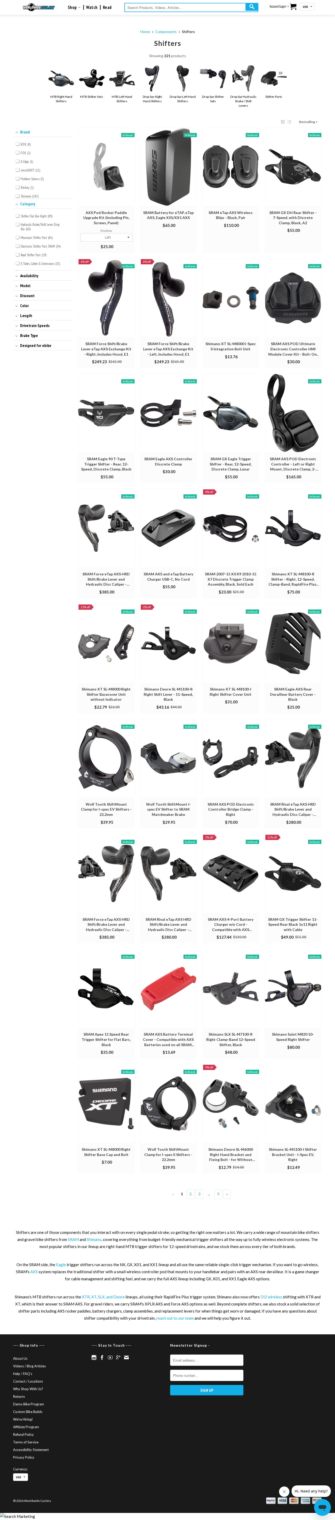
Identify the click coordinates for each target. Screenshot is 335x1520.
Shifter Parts (273, 97)
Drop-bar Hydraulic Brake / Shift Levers (243, 101)
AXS (34, 1271)
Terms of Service (25, 1442)
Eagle (61, 1264)
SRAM (73, 1239)
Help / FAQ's (22, 1374)
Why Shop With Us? (28, 1389)
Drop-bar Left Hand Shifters (183, 99)
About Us (20, 1358)
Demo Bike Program (28, 1404)
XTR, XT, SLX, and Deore (103, 1296)
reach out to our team (175, 1318)
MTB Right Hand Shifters (61, 99)
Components (166, 31)
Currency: (20, 1469)
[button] (283, 122)
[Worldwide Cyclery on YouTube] (110, 1357)
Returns (19, 1396)
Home (145, 31)
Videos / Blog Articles (29, 1366)
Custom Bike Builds (27, 1412)
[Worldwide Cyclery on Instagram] (94, 1357)
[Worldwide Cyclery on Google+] (118, 1357)
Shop (73, 7)
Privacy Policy (23, 1457)
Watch (92, 7)
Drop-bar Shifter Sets (213, 99)
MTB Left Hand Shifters (122, 99)
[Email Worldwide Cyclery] (126, 1357)
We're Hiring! (23, 1419)
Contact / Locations (28, 1381)
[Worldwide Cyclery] (39, 7)
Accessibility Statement (31, 1450)
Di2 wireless (271, 1296)
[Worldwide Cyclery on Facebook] (102, 1357)
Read (107, 7)
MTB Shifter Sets (91, 97)
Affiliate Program (26, 1427)
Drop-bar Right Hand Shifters (152, 99)
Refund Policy (23, 1434)
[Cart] (293, 7)
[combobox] (191, 7)
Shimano (94, 1239)
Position (106, 231)
